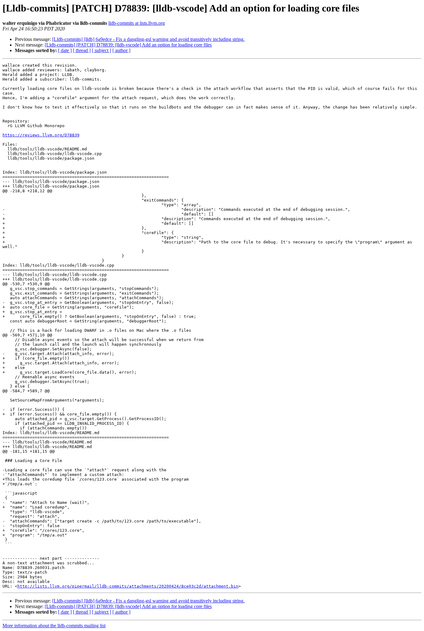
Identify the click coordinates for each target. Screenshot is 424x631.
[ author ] (121, 50)
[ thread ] (82, 50)
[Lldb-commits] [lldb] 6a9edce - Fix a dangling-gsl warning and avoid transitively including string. (148, 39)
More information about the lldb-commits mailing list (54, 625)
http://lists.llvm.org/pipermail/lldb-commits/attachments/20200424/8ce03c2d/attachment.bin (127, 586)
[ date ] (65, 50)
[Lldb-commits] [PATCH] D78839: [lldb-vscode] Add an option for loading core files (128, 44)
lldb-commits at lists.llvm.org (136, 23)
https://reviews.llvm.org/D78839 (40, 135)
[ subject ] (101, 50)
